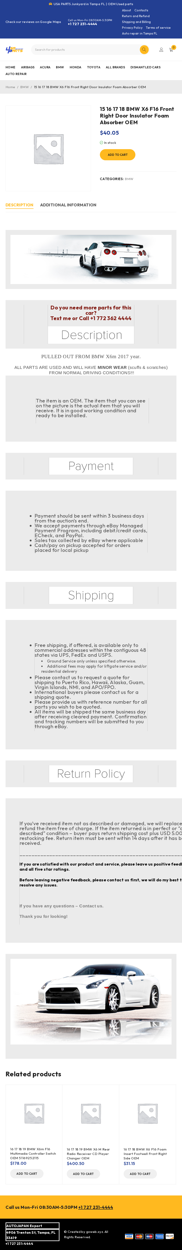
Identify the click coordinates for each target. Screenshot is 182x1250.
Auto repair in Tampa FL (139, 33)
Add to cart (118, 155)
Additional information (68, 204)
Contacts (141, 10)
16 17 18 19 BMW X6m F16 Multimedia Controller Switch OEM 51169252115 (33, 1153)
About (126, 10)
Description (20, 204)
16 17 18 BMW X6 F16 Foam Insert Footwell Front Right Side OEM (145, 1153)
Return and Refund (136, 16)
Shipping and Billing (136, 22)
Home (10, 87)
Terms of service (158, 28)
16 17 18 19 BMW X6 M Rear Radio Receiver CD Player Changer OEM (88, 1153)
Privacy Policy (132, 28)
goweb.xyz (94, 1232)
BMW (24, 87)
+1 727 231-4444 (82, 24)
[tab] (20, 205)
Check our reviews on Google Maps (33, 22)
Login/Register (161, 50)
